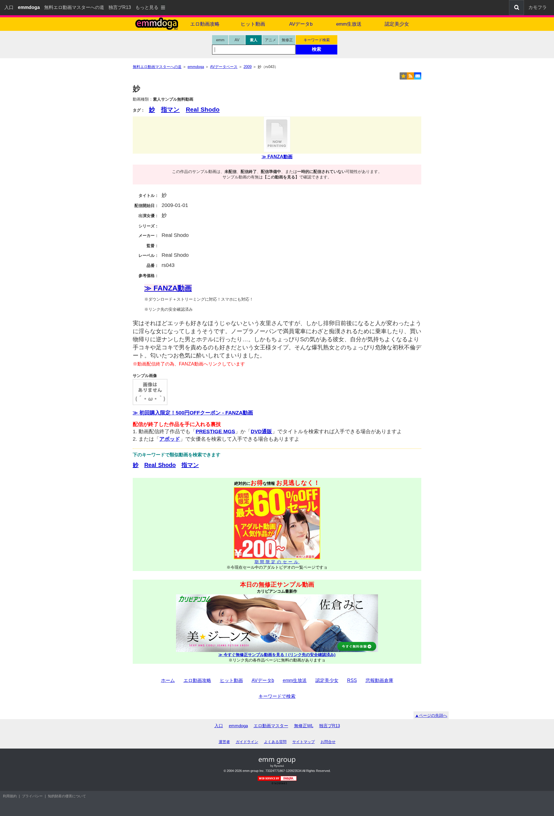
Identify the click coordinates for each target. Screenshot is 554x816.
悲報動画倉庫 (379, 680)
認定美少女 (397, 24)
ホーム (168, 680)
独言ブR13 (119, 7)
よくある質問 (275, 742)
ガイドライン (247, 742)
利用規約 (10, 796)
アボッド (169, 439)
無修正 (287, 40)
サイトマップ (303, 742)
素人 (253, 40)
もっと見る (146, 7)
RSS (352, 680)
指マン (170, 109)
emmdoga (238, 725)
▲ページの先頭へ (431, 715)
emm (220, 40)
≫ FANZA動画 (277, 156)
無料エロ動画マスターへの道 (74, 7)
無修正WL (303, 725)
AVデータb (300, 24)
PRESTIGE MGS (215, 431)
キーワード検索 (317, 40)
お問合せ (328, 742)
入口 (9, 7)
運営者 (224, 742)
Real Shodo (203, 109)
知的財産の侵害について (67, 796)
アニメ (270, 40)
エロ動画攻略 (205, 24)
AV (237, 40)
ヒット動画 (253, 24)
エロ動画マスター (271, 725)
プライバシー (32, 796)
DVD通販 (261, 431)
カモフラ (537, 7)
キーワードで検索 (277, 696)
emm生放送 (349, 24)
